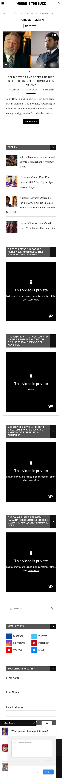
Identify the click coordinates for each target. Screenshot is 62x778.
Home (5, 13)
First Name (12, 678)
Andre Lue (15, 89)
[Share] (6, 65)
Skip (39, 772)
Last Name (12, 692)
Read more (30, 121)
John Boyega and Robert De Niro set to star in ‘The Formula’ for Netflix (31, 81)
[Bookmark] (54, 34)
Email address (14, 707)
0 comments (48, 89)
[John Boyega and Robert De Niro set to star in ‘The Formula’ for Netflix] (31, 49)
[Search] (58, 3)
